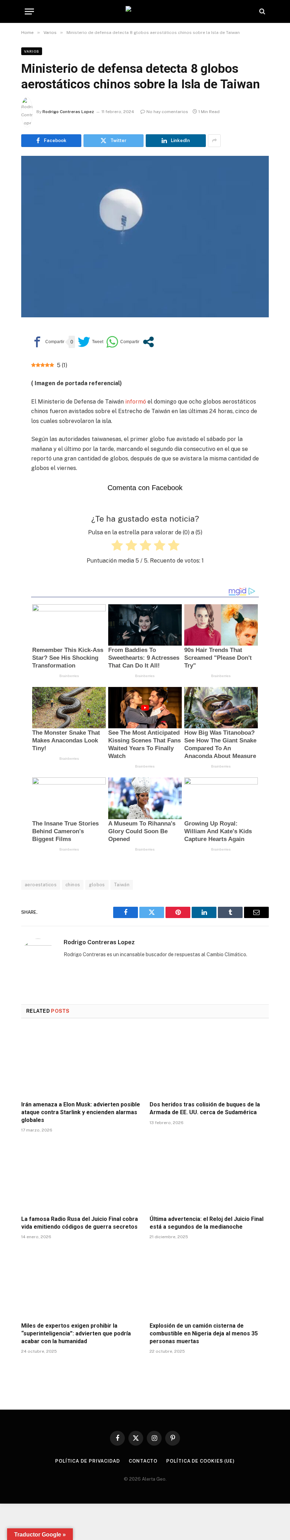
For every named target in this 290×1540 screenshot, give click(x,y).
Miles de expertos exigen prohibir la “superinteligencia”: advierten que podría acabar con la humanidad (76, 1333)
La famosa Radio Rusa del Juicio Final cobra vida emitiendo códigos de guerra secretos (79, 1223)
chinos (72, 884)
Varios (31, 51)
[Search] (261, 11)
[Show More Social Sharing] (214, 140)
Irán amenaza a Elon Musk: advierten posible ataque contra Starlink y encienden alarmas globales (80, 1112)
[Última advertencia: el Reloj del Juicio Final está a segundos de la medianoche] (209, 1176)
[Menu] (29, 11)
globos (97, 884)
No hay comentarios (167, 111)
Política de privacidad (87, 1461)
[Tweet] (90, 342)
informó (135, 401)
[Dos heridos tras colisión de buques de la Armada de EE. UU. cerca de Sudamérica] (209, 1061)
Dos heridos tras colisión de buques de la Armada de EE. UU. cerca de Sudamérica (205, 1108)
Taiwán (121, 884)
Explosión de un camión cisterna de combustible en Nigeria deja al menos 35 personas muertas (204, 1333)
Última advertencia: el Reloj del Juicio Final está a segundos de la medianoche (206, 1223)
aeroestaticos (41, 884)
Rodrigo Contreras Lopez (68, 111)
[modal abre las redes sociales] (148, 342)
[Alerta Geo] (145, 11)
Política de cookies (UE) (200, 1461)
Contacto (143, 1461)
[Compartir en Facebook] (47, 342)
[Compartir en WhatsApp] (122, 342)
